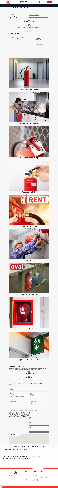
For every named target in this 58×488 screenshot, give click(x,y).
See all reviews (13, 390)
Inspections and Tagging (29, 158)
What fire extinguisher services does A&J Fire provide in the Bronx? (29, 449)
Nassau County (17, 416)
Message (30, 427)
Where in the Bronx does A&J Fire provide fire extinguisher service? (29, 465)
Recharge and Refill (29, 192)
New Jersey (24, 416)
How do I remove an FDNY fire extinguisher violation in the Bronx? (29, 454)
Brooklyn (21, 46)
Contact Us (12, 480)
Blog (9, 480)
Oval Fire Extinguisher (29, 295)
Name (29, 412)
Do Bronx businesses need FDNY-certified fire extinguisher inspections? (29, 451)
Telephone (30, 417)
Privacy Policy (16, 480)
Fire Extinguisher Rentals (29, 226)
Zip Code (30, 422)
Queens (10, 416)
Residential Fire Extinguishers (29, 123)
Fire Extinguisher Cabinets (29, 329)
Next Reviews (29, 408)
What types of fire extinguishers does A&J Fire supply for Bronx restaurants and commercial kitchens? (29, 456)
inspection (17, 38)
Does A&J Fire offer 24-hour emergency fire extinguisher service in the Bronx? (29, 458)
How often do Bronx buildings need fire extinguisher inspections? (29, 460)
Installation (29, 260)
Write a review (17, 390)
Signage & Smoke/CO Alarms (29, 360)
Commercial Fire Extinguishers (29, 89)
